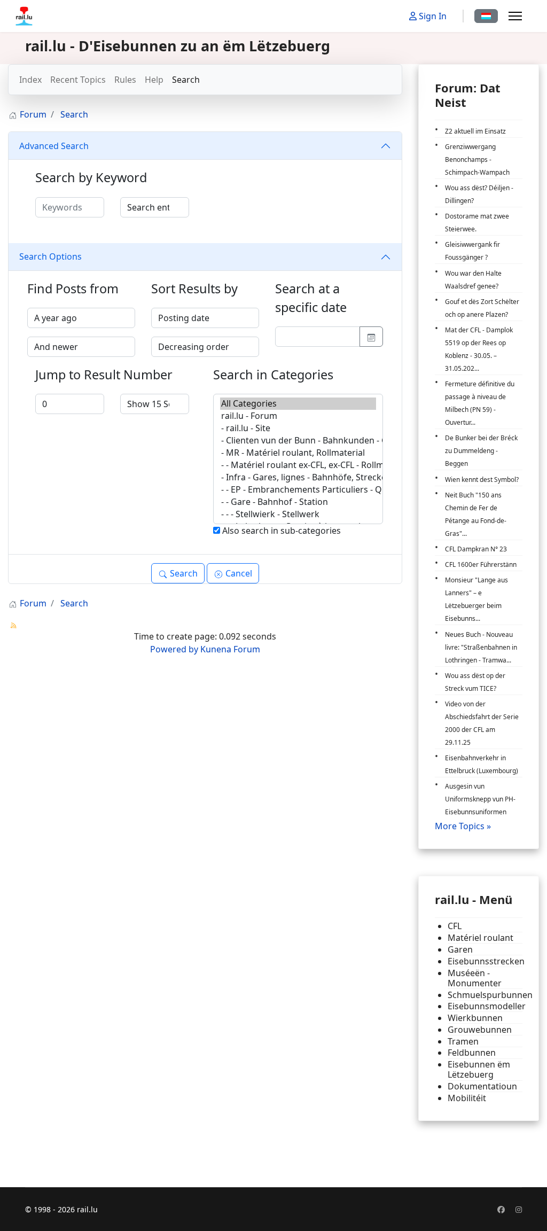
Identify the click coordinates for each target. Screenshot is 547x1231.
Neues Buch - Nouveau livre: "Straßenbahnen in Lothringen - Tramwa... (481, 647)
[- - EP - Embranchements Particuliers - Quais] (298, 490)
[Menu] (515, 16)
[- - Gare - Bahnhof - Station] (298, 502)
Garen (460, 950)
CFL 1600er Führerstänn (481, 564)
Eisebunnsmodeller (485, 1006)
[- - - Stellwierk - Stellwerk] (298, 514)
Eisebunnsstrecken (485, 961)
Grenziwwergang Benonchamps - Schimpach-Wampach (477, 159)
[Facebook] (501, 1209)
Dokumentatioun (482, 1086)
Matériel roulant (480, 938)
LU (486, 16)
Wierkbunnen (475, 1018)
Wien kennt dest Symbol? (482, 479)
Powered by (174, 649)
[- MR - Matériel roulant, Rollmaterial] (298, 453)
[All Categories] (298, 404)
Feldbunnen (472, 1053)
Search (186, 79)
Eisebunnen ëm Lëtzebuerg (479, 1069)
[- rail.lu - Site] (298, 428)
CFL (455, 926)
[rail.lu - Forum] (298, 416)
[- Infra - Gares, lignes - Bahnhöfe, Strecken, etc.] (298, 477)
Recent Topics (78, 79)
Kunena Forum (230, 649)
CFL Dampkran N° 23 (476, 549)
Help (154, 79)
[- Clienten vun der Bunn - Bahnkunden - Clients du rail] (298, 440)
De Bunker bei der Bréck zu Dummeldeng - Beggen (481, 450)
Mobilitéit (467, 1098)
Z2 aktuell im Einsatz (475, 131)
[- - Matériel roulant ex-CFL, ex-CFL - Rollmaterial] (298, 465)
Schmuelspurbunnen (485, 995)
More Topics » (463, 826)
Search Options (50, 256)
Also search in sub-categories (280, 530)
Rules (125, 79)
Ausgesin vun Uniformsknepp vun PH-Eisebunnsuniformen (480, 799)
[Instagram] (518, 1209)
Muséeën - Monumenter (475, 978)
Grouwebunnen (480, 1030)
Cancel (237, 573)
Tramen (463, 1042)
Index (30, 79)
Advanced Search (54, 146)
